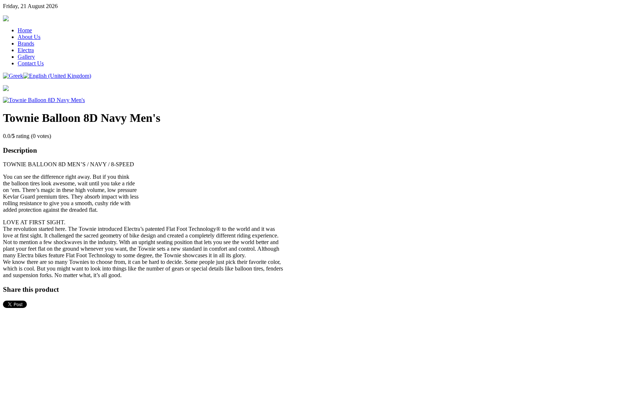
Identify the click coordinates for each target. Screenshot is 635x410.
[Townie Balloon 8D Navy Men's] (44, 100)
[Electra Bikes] (6, 19)
